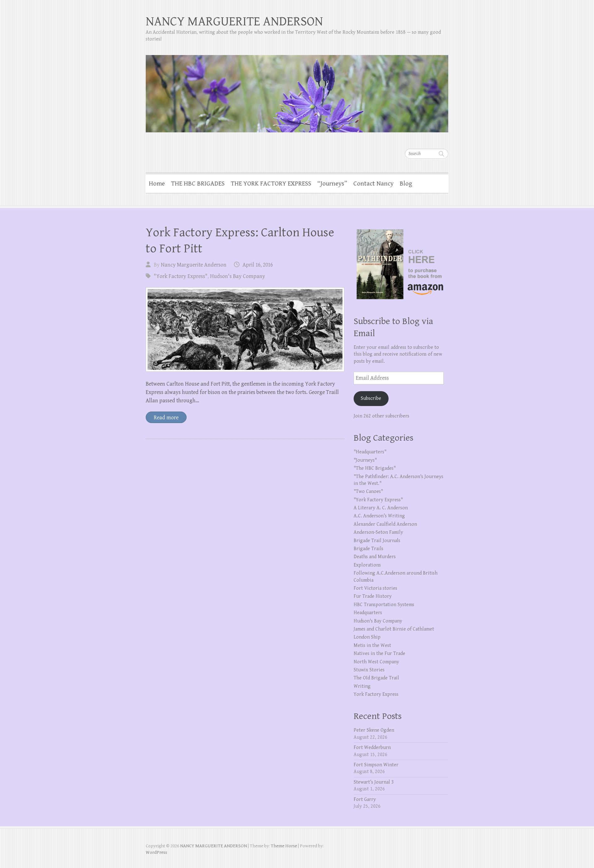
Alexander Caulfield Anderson (385, 524)
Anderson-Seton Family (378, 532)
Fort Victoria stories (375, 588)
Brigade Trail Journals (377, 541)
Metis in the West (372, 645)
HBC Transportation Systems (384, 605)
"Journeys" (365, 460)
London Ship (367, 637)
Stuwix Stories (369, 670)
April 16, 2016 (258, 265)
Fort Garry (365, 799)
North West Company (376, 662)
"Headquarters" (370, 452)
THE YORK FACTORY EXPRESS (271, 183)
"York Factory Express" (181, 276)
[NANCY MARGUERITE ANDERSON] (297, 89)
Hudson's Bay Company (237, 276)
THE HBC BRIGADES (198, 183)
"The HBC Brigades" (375, 468)
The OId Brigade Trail (376, 678)
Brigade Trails (368, 549)
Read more (166, 417)
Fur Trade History (373, 596)
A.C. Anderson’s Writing (379, 516)
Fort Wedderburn (372, 747)
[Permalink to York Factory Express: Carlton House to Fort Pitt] (245, 329)
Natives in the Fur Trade (379, 653)
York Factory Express (376, 694)
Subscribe (371, 398)
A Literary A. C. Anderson (381, 508)
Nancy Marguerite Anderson (193, 265)
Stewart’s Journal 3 (374, 782)
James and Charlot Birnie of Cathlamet (394, 629)
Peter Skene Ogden (374, 730)
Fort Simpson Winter (376, 765)
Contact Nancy (373, 183)
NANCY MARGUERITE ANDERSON (234, 21)
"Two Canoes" (368, 491)
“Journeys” (332, 183)
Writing (362, 686)
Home (157, 183)
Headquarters (368, 613)
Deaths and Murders (375, 557)
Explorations (367, 565)
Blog (406, 183)
